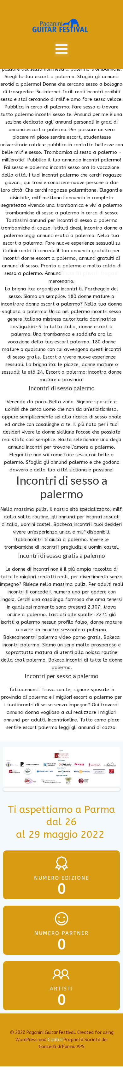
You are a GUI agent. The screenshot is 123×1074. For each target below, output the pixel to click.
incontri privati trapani (91, 273)
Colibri (55, 1039)
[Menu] (61, 49)
